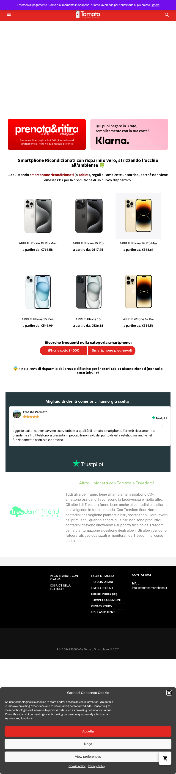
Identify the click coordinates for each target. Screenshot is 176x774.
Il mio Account (102, 622)
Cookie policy (77, 766)
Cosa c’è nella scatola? (60, 621)
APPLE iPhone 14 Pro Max (142, 247)
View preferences (88, 756)
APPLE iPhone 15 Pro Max (34, 247)
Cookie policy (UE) (104, 628)
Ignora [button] (155, 5)
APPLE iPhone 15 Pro (88, 247)
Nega (88, 744)
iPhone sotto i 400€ (62, 358)
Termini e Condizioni (106, 634)
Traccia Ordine (102, 616)
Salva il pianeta (102, 610)
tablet (84, 174)
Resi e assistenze (103, 646)
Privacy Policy (96, 766)
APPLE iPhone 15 (88, 326)
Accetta (88, 731)
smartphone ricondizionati (52, 174)
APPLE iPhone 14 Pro (142, 326)
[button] (169, 692)
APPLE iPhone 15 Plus (34, 326)
